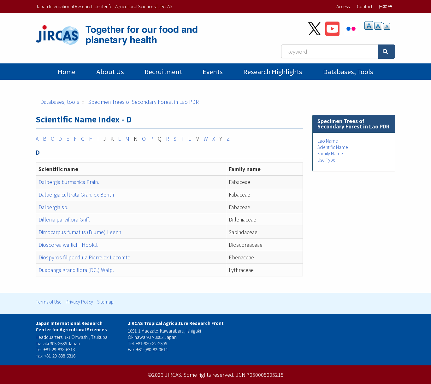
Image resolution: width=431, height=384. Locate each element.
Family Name (330, 153)
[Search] (386, 51)
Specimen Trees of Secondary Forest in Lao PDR (143, 101)
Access (343, 6)
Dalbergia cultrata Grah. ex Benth (76, 194)
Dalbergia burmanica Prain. (68, 182)
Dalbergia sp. (53, 207)
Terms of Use (49, 301)
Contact (364, 6)
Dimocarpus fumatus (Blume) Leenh (79, 232)
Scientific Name (332, 147)
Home (66, 71)
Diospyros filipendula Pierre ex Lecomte (84, 257)
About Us (110, 71)
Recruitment (163, 71)
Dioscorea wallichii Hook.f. (68, 244)
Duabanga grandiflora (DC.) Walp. (77, 270)
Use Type (326, 160)
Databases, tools (348, 71)
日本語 (385, 6)
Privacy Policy (79, 301)
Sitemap (105, 301)
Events (213, 71)
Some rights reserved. (209, 374)
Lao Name (327, 141)
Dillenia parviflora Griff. (64, 219)
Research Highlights (272, 71)
